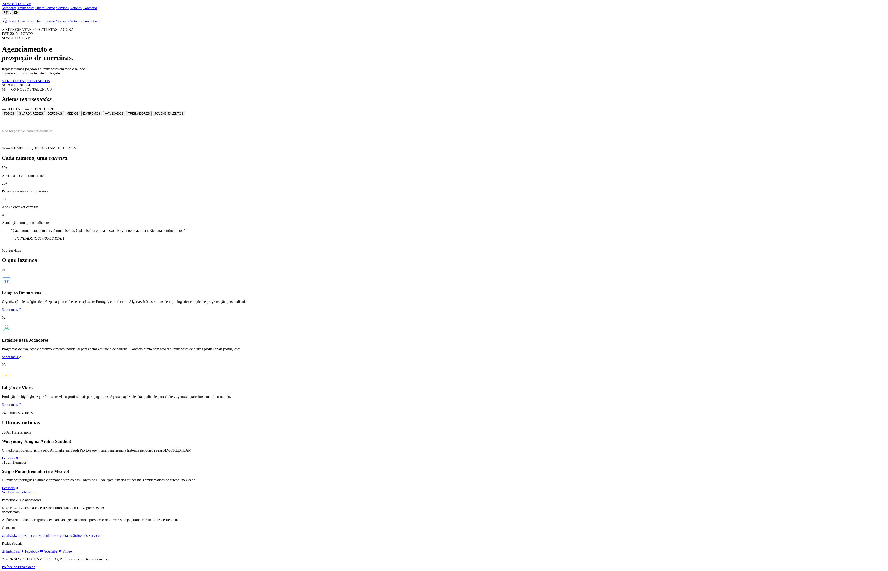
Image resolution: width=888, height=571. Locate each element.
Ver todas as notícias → (19, 492)
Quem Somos (45, 8)
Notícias (76, 8)
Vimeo (66, 551)
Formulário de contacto (55, 535)
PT (6, 12)
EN (16, 12)
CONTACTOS (38, 81)
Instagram (13, 551)
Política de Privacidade (18, 567)
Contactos (90, 8)
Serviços (62, 8)
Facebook (32, 551)
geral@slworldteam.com (19, 535)
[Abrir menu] (4, 18)
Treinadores (25, 8)
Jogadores (9, 8)
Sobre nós (80, 535)
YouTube (50, 551)
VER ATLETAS (14, 81)
